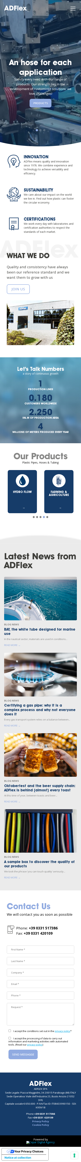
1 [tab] (37, 130)
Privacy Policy (40, 1121)
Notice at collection (18, 1157)
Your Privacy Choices (28, 1151)
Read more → (12, 645)
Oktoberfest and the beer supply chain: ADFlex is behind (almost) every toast (39, 788)
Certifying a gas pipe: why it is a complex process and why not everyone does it (40, 709)
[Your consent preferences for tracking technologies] (74, 1155)
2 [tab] (40, 130)
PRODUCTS (40, 103)
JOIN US (18, 289)
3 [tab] (44, 130)
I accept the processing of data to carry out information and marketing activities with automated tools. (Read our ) (38, 1041)
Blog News (11, 624)
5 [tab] (47, 517)
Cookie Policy (40, 1125)
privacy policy (62, 1031)
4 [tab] (44, 517)
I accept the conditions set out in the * (42, 1031)
